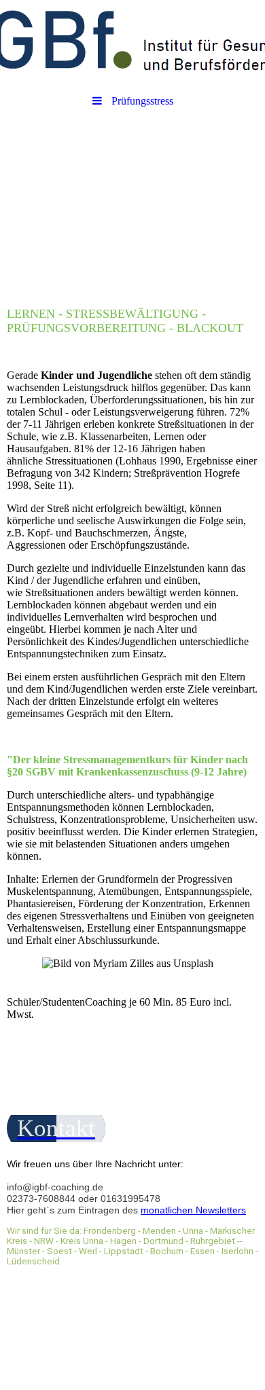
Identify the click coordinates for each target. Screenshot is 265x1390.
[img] (132, 44)
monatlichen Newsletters (193, 1210)
